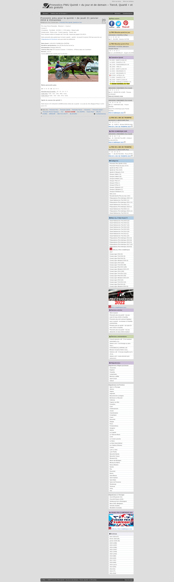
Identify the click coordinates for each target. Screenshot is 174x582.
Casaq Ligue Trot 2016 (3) (117, 256)
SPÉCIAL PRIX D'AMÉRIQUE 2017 (120, 251)
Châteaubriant (114, 408)
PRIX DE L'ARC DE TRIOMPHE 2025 (120, 126)
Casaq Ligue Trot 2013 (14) (118, 282)
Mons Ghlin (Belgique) (116, 503)
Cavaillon (112, 404)
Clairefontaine (114, 413)
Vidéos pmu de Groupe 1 (59, 13)
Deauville (112, 419)
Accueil (45, 13)
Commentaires (128, 13)
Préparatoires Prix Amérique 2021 (120, 202)
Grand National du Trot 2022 (118, 204)
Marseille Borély (114, 454)
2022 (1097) (113, 549)
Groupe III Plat (114, 185)
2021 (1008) (113, 551)
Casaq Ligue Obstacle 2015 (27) (119, 269)
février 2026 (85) (115, 538)
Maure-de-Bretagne (115, 460)
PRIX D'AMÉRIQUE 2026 (116, 113)
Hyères (112, 430)
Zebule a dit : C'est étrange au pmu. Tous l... (120, 344)
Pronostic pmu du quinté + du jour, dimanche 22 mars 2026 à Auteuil (120, 331)
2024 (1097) (113, 545)
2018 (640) (113, 558)
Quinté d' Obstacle (115, 172)
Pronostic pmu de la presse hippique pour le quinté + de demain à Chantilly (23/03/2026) (121, 321)
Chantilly (112, 372)
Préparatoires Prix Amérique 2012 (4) (121, 238)
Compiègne (113, 415)
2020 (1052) (113, 554)
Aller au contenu (128, 1)
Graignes (112, 428)
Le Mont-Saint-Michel (116, 443)
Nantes (112, 467)
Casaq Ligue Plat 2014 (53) (118, 275)
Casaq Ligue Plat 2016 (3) (117, 258)
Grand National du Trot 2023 (118, 209)
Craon (111, 417)
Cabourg (112, 400)
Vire (111, 490)
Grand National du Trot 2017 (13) (119, 225)
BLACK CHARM (70, 112)
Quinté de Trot (77, 22)
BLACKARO (73, 114)
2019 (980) (113, 556)
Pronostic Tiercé (77, 110)
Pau (111, 469)
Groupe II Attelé (114, 176)
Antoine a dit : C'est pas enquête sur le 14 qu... (121, 353)
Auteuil (112, 380)
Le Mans (112, 441)
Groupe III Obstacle (115, 191)
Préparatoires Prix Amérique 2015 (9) (121, 240)
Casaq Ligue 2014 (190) (117, 271)
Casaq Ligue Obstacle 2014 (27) (119, 277)
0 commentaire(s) (101, 114)
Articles (117, 13)
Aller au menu (116, 1)
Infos (111, 194)
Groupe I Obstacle (115, 187)
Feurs (111, 424)
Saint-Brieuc (113, 475)
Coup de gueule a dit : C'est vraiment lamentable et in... (121, 340)
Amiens (112, 389)
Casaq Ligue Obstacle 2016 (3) (119, 260)
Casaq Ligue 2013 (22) (116, 280)
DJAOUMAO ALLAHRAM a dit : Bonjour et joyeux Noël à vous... (119, 348)
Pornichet (112, 471)
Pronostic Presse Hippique (51, 112)
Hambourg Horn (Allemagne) (118, 501)
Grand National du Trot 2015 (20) (119, 229)
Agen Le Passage (115, 387)
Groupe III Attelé (114, 178)
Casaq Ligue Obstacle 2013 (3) (119, 286)
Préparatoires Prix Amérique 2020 (120, 198)
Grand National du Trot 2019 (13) (119, 220)
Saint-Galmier (114, 477)
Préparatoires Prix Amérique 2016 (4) (121, 242)
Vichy (111, 488)
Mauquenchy (113, 458)
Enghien (112, 370)
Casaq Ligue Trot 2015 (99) (118, 265)
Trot (62, 112)
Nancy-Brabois (114, 465)
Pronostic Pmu (54, 110)
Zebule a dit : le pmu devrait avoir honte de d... (120, 357)
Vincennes (87, 110)
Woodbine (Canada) (116, 507)
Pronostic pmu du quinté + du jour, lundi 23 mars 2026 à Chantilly (120, 316)
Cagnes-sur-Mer (114, 402)
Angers (112, 391)
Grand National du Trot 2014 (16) (119, 231)
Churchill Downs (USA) (116, 499)
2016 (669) (113, 562)
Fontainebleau (114, 426)
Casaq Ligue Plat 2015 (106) (118, 267)
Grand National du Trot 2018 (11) (119, 223)
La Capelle (113, 432)
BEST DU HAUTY (62, 114)
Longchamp (113, 374)
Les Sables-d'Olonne (116, 445)
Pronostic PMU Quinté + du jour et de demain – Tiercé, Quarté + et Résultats (74, 580)
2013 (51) (112, 569)
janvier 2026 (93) (115, 541)
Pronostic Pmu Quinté (66, 22)
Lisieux (112, 447)
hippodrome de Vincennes (50, 39)
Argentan (112, 393)
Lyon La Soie (114, 449)
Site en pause (114, 313)
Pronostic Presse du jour (117, 165)
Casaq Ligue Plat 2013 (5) (117, 284)
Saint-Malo (113, 480)
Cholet (112, 411)
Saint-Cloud (113, 378)
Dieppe (112, 421)
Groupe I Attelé (114, 174)
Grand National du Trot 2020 (118, 200)
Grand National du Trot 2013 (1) (119, 233)
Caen (111, 406)
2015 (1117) (113, 564)
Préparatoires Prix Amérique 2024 (120, 211)
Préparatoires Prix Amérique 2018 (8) (121, 246)
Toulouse (112, 486)
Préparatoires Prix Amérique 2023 (120, 206)
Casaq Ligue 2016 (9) (116, 254)
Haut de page (129, 580)
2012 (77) (112, 571)
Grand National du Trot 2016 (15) (119, 227)
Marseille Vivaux (115, 456)
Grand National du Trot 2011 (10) (119, 236)
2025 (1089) (113, 543)
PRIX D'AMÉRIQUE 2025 (116, 142)
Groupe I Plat (114, 180)
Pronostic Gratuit (98, 110)
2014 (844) (113, 566)
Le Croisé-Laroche (115, 439)
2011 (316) (113, 573)
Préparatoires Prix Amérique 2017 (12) (121, 244)
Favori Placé (90, 112)
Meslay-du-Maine (115, 462)
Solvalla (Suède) (115, 505)
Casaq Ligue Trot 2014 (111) (118, 273)
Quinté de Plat (114, 168)
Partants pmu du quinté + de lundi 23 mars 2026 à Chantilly (121, 326)
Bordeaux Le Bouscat (116, 398)
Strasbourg (113, 484)
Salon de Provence (115, 482)
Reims (111, 473)
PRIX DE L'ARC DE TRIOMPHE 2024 (120, 156)
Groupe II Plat (114, 183)
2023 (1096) (113, 547)
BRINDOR (52, 114)
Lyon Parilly (113, 452)
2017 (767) (113, 560)
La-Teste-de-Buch (115, 434)
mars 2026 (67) (114, 536)
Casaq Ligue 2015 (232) (117, 262)
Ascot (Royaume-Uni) (116, 497)
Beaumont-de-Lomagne (117, 395)
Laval (111, 436)
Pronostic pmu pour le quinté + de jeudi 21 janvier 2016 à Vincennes (69, 19)
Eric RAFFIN (81, 112)
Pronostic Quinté (65, 110)
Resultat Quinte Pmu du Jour (118, 196)
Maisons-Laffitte (114, 376)
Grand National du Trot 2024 (118, 213)
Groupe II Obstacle (115, 189)
